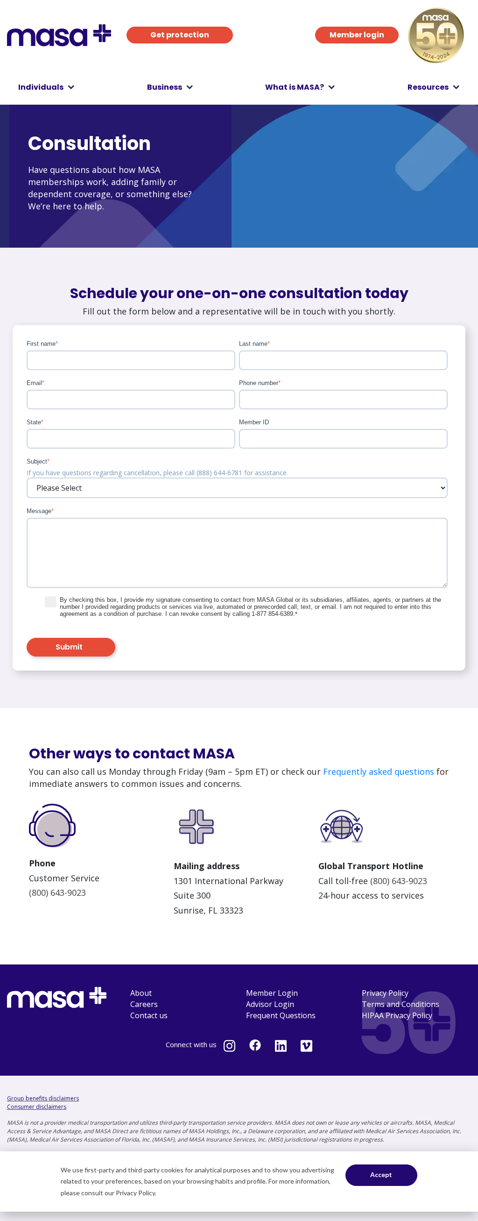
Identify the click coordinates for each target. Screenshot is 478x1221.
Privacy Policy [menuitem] (385, 993)
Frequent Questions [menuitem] (281, 1015)
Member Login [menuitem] (272, 993)
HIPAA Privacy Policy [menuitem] (397, 1015)
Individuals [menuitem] (40, 87)
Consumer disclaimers (36, 1107)
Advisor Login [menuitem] (270, 1004)
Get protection (179, 34)
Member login (357, 34)
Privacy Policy (135, 1193)
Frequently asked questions (378, 771)
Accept (381, 1174)
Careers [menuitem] (144, 1004)
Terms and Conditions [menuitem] (400, 1004)
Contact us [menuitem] (149, 1015)
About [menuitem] (141, 993)
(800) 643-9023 (57, 892)
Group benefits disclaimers (43, 1098)
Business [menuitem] (164, 87)
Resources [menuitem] (428, 87)
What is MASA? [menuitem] (294, 87)
